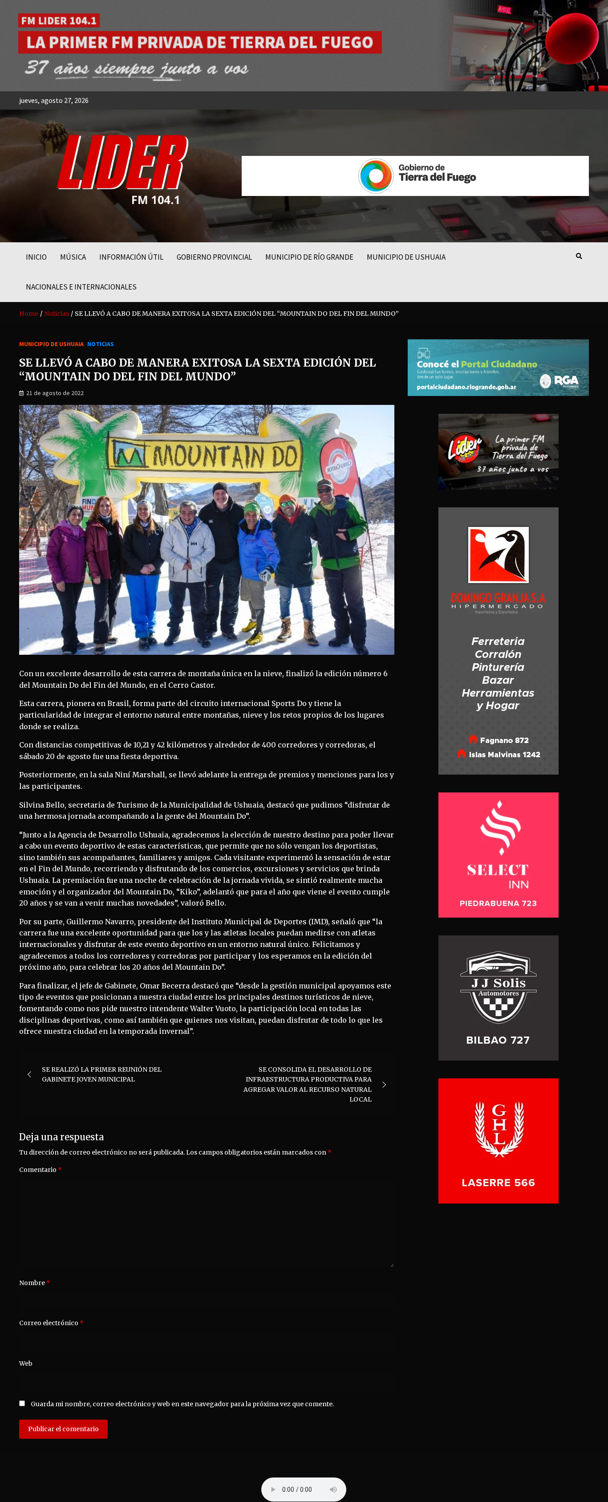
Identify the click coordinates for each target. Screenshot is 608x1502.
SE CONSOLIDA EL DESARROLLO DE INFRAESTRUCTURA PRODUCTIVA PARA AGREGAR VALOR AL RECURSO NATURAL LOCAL (307, 1084)
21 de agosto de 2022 (55, 393)
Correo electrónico (51, 1323)
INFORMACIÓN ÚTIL (131, 257)
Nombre (34, 1283)
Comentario (40, 1170)
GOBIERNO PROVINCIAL (214, 257)
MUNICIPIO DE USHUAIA (406, 257)
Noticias (100, 344)
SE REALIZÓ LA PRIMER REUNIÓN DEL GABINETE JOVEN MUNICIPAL (102, 1074)
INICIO (36, 257)
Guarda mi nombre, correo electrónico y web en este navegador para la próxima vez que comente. (182, 1404)
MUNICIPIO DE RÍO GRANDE (309, 257)
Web (25, 1363)
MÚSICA (73, 257)
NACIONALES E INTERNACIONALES (81, 287)
